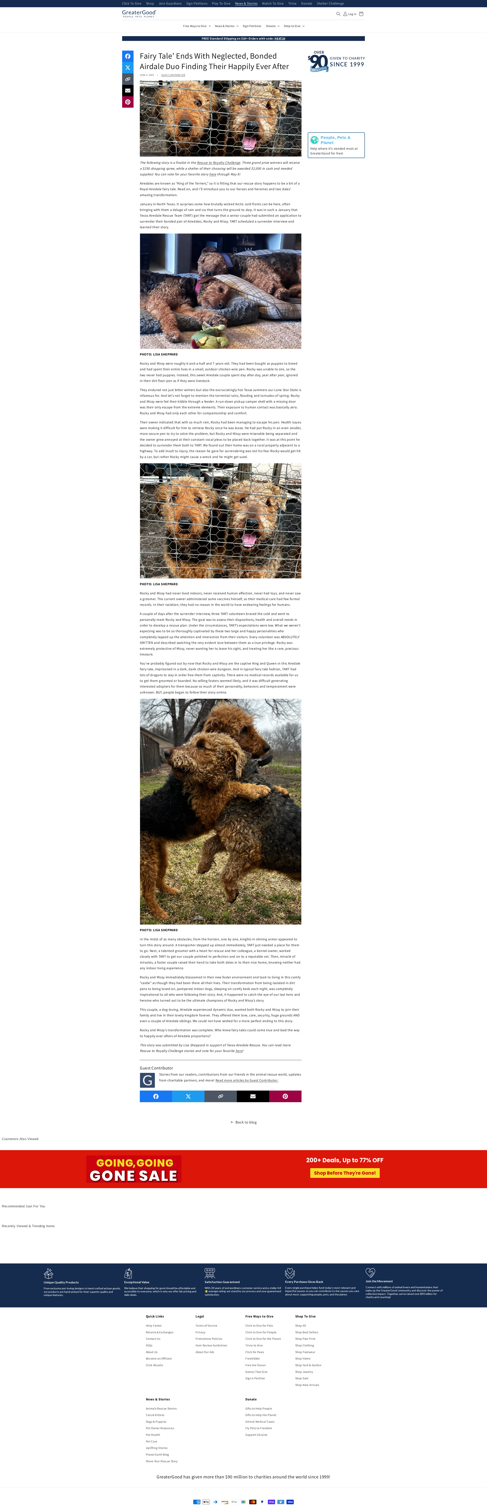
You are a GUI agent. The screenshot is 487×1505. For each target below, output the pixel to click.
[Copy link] (128, 79)
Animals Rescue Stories (161, 1408)
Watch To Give (273, 4)
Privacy (200, 1332)
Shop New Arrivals (307, 1385)
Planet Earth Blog (157, 1454)
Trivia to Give (254, 1345)
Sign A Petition (255, 1378)
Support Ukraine (256, 1435)
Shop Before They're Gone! (345, 1173)
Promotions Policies (209, 1338)
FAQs (149, 1345)
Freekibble (252, 1358)
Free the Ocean (255, 1365)
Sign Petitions (196, 4)
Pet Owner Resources (160, 1428)
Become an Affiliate (159, 1358)
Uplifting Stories (157, 1448)
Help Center (154, 1325)
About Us (152, 1352)
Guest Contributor (173, 75)
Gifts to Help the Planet (260, 1415)
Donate (306, 4)
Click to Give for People (261, 1332)
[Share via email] (128, 90)
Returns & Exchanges (159, 1332)
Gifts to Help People (258, 1408)
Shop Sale (302, 1378)
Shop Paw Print (305, 1338)
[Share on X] (128, 67)
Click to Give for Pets (259, 1325)
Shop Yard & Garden (308, 1365)
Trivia (292, 4)
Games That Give (256, 1372)
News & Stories (246, 4)
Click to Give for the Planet (263, 1338)
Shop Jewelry (304, 1372)
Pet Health (153, 1435)
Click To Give (132, 4)
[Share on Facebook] (128, 56)
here (212, 174)
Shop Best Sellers (306, 1332)
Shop (150, 4)
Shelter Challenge (330, 4)
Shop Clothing (304, 1345)
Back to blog (246, 1122)
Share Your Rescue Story (162, 1461)
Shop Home (303, 1358)
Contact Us (153, 1338)
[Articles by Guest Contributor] (147, 1080)
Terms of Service (206, 1325)
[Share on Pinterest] (128, 102)
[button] (338, 14)
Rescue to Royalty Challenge (218, 162)
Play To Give (221, 4)
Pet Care (151, 1441)
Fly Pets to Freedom (258, 1428)
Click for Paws (254, 1352)
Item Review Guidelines (211, 1345)
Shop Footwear (305, 1352)
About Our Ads (205, 1352)
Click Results (154, 1365)
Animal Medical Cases (259, 1421)
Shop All (300, 1325)
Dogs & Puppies (156, 1421)
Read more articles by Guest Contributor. (247, 1080)
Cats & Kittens (155, 1415)
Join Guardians (170, 4)
